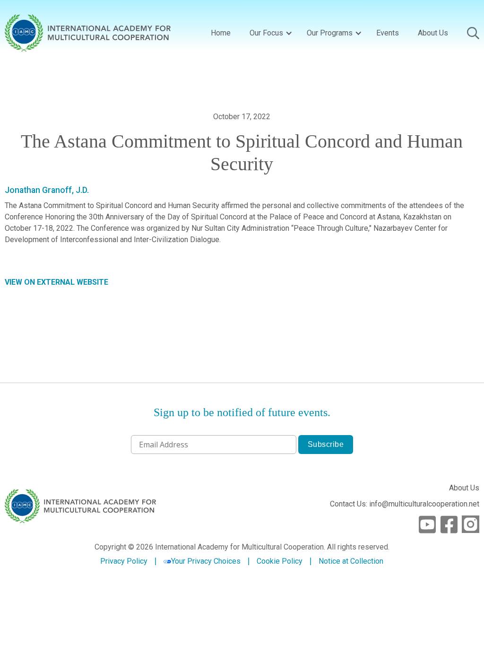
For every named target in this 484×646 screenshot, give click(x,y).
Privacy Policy (123, 561)
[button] (268, 33)
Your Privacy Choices (206, 561)
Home (221, 32)
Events (387, 32)
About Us (433, 32)
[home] (88, 33)
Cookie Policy (279, 561)
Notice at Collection (351, 561)
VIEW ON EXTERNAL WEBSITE (56, 282)
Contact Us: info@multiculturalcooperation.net (404, 503)
